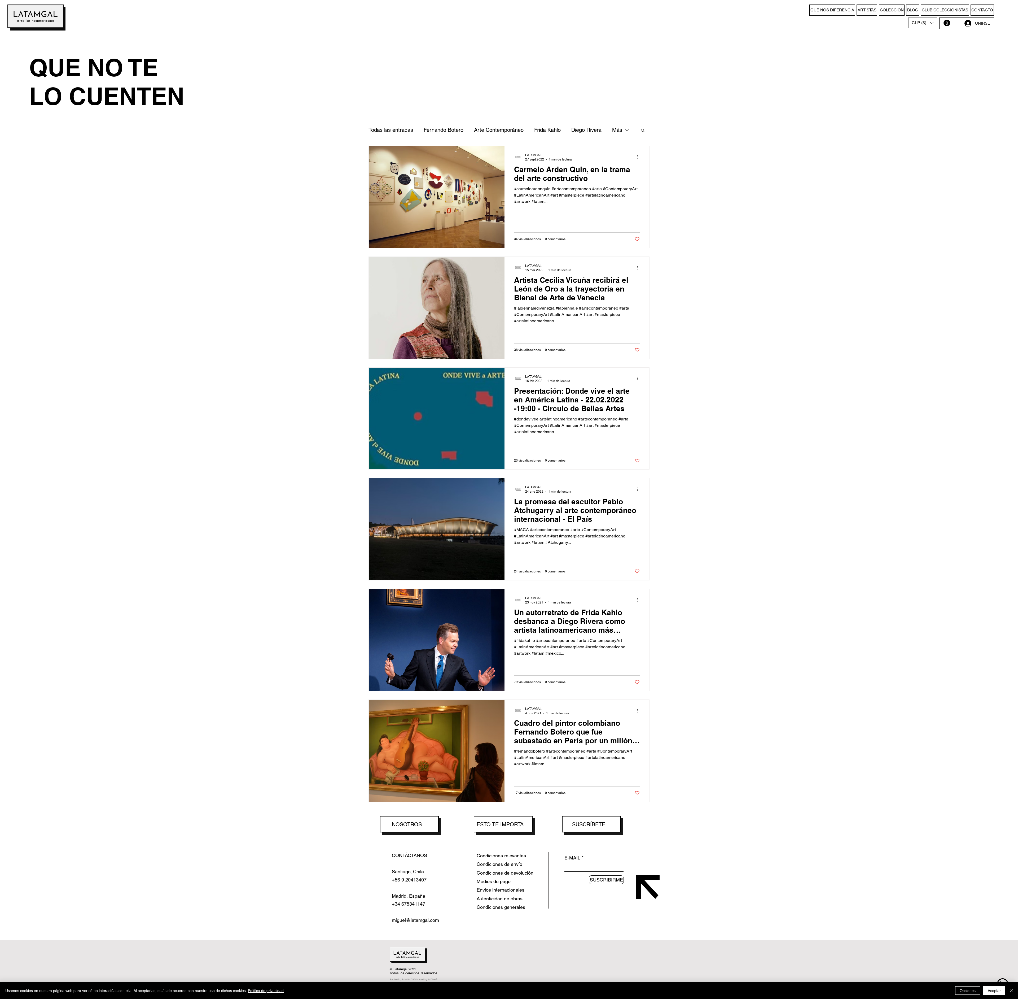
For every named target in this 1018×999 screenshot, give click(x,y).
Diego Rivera (586, 130)
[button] (922, 23)
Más (617, 130)
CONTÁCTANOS (409, 855)
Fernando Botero (443, 130)
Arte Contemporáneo (499, 130)
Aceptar (994, 990)
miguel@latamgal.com (415, 920)
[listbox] (922, 23)
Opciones (968, 990)
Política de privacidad (266, 990)
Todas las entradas (390, 130)
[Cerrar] (1011, 990)
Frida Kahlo (547, 130)
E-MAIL (572, 857)
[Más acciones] (639, 157)
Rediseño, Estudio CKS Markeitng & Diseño (414, 979)
